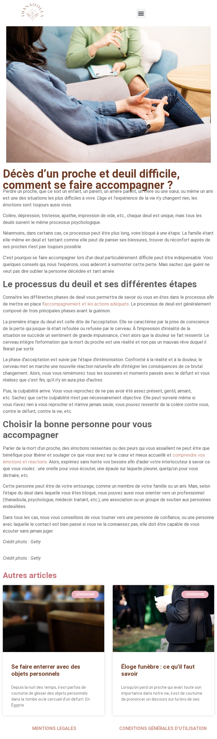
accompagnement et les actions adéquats (86, 304)
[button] (141, 13)
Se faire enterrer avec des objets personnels (45, 670)
